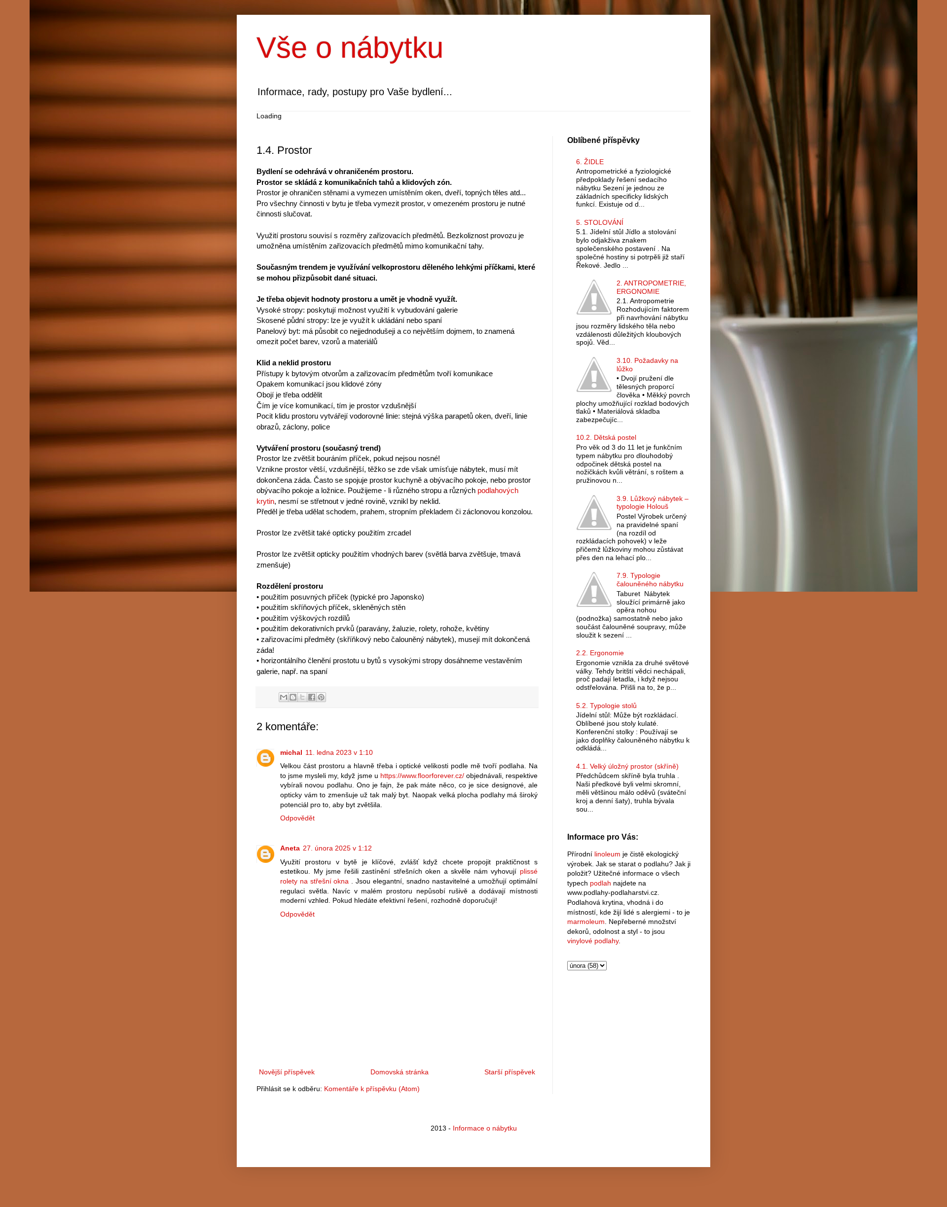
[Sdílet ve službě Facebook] (312, 697)
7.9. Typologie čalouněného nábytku (650, 579)
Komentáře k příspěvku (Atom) (372, 1089)
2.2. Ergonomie (600, 653)
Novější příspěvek (287, 1072)
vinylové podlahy (593, 941)
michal (291, 752)
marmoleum (586, 921)
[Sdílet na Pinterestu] (321, 697)
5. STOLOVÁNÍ (599, 222)
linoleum (607, 854)
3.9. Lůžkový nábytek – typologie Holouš (653, 503)
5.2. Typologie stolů (606, 706)
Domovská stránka (399, 1072)
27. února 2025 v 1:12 (337, 848)
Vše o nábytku (349, 47)
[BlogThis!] (293, 697)
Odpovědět (297, 818)
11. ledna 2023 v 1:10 (339, 752)
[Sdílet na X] (302, 697)
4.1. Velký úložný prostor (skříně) (627, 766)
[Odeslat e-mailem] (284, 697)
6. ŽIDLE (590, 162)
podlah (600, 883)
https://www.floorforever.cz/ (422, 776)
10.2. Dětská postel (606, 437)
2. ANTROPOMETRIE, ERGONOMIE (651, 287)
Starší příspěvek (509, 1072)
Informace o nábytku (485, 1128)
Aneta (290, 848)
